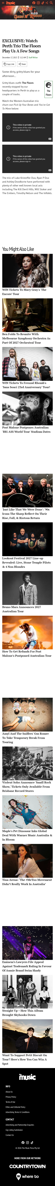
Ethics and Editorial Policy (15, 1107)
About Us (9, 1092)
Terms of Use (10, 1102)
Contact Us (10, 1135)
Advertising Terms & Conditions (17, 1112)
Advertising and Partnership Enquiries (20, 1125)
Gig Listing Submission (14, 1130)
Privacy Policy (11, 1097)
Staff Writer (33, 57)
